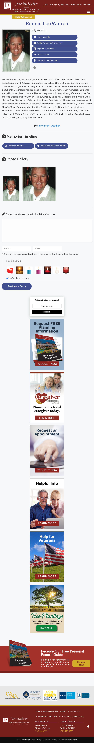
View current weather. (48, 126)
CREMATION (73, 711)
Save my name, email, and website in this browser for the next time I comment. (42, 254)
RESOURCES (54, 717)
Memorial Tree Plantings (47, 60)
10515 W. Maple (66, 725)
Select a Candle (13, 261)
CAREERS (66, 717)
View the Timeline (15, 146)
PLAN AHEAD (41, 717)
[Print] (34, 68)
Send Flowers (43, 55)
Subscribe (47, 312)
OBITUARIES (78, 717)
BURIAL (63, 711)
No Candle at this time (18, 278)
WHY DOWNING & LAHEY (47, 711)
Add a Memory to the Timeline (49, 43)
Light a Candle (43, 37)
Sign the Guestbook (45, 49)
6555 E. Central (41, 725)
